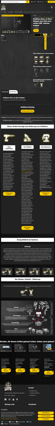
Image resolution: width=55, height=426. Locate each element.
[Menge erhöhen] (42, 34)
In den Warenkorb (45, 42)
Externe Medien (21, 421)
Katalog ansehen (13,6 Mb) (27, 111)
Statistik (13, 421)
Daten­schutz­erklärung (7, 418)
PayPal (30, 421)
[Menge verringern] (42, 35)
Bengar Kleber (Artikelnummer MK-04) (27, 171)
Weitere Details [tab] (13, 91)
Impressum (15, 418)
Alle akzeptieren (45, 412)
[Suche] (27, 1)
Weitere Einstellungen (14, 423)
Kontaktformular (33, 390)
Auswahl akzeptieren (45, 415)
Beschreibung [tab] (5, 91)
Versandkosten (3, 373)
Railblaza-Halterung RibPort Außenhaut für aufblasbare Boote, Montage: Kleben (20, 362)
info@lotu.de (32, 395)
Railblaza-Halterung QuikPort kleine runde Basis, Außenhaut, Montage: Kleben (34, 362)
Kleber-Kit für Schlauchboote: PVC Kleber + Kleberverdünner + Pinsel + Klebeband (48, 362)
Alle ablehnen (46, 419)
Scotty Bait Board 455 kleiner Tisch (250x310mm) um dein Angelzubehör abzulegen (5, 362)
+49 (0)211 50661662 (34, 393)
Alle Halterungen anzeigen (9, 194)
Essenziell (5, 421)
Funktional (5, 423)
